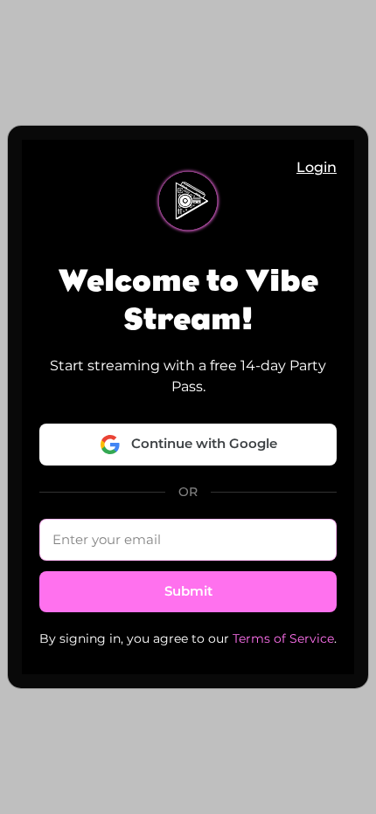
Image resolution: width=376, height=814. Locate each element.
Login (316, 167)
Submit (188, 591)
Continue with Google (204, 443)
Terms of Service (283, 638)
